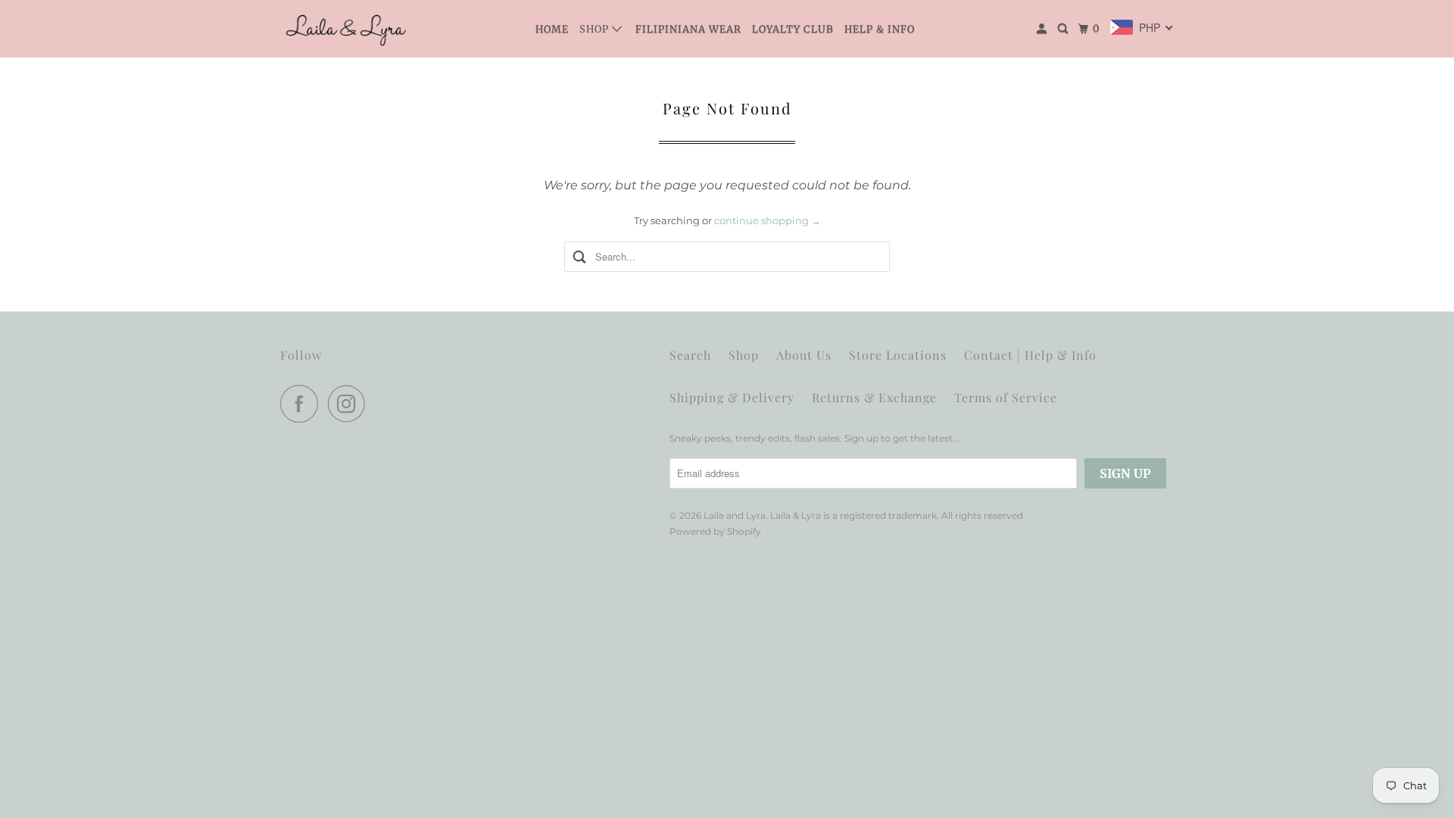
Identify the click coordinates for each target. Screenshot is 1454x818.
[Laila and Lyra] (348, 29)
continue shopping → (767, 220)
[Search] (1064, 29)
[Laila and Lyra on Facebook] (303, 404)
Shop (595, 29)
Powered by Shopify (715, 531)
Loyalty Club (793, 29)
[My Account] (1043, 29)
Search (690, 355)
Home (552, 29)
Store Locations (898, 355)
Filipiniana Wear (688, 29)
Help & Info (879, 29)
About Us (804, 355)
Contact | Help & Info (1030, 355)
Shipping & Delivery (731, 397)
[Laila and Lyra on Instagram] (350, 404)
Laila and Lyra (735, 515)
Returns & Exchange (874, 397)
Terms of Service (1005, 397)
